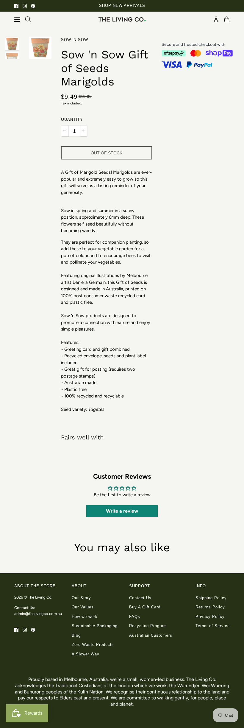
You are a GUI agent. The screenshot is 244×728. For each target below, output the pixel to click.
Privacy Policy (210, 616)
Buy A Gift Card (144, 607)
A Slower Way (85, 654)
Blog (76, 635)
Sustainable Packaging (95, 626)
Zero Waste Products (93, 644)
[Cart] (227, 19)
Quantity (72, 119)
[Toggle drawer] (17, 19)
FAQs (134, 616)
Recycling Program (148, 626)
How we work (85, 616)
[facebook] (16, 6)
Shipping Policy (211, 598)
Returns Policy (210, 607)
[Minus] (65, 131)
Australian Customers (150, 635)
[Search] (28, 19)
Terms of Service (212, 626)
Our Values (83, 607)
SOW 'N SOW (74, 39)
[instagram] (24, 6)
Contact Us (140, 598)
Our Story (81, 598)
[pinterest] (33, 6)
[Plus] (84, 131)
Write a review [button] (122, 511)
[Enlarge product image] (40, 48)
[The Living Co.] (122, 19)
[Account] (216, 19)
